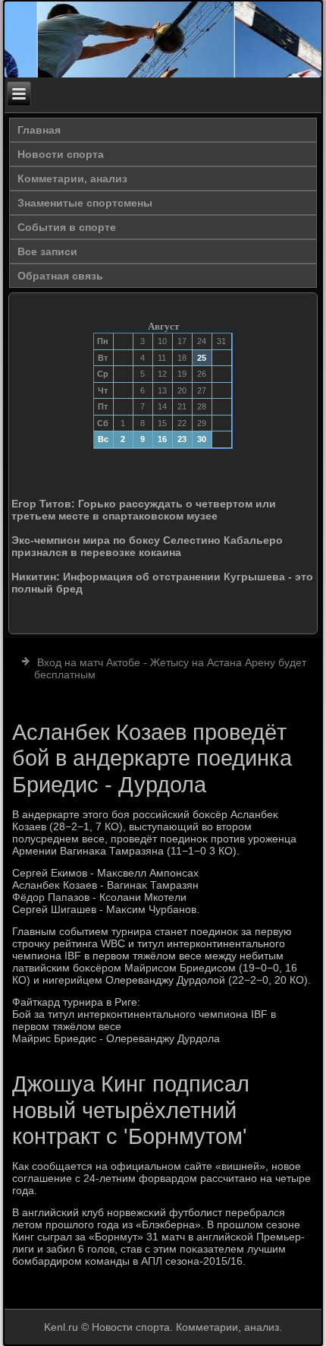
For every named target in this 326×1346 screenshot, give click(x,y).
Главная (39, 130)
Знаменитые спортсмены (84, 203)
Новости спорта (60, 154)
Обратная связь (60, 276)
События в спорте (66, 227)
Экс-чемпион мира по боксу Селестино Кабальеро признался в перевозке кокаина (147, 546)
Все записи (47, 251)
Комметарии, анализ (72, 178)
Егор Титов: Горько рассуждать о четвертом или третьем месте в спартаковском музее (143, 510)
